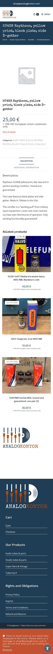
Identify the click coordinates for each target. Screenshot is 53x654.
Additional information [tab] (26, 167)
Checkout (10, 531)
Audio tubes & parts (23, 140)
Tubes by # (40, 144)
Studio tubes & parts (16, 559)
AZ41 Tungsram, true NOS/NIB (26, 338)
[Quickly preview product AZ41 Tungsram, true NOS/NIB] (49, 303)
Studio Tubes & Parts (23, 144)
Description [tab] (26, 161)
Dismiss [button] (7, 649)
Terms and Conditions (17, 607)
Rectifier (38, 140)
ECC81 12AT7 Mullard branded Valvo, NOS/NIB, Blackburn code (26, 278)
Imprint (9, 601)
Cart (8, 525)
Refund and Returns (16, 614)
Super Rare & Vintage (16, 566)
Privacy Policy (12, 594)
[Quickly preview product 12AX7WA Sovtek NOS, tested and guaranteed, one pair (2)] (49, 362)
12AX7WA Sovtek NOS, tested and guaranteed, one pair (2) (26, 399)
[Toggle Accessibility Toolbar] (47, 648)
